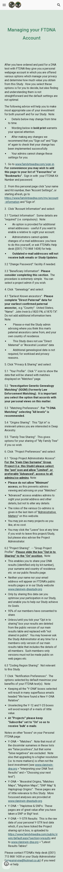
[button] (4, 5)
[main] (31, 33)
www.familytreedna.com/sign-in (34, 164)
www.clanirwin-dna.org (24, 842)
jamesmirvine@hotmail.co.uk (22, 860)
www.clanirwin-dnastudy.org (25, 589)
